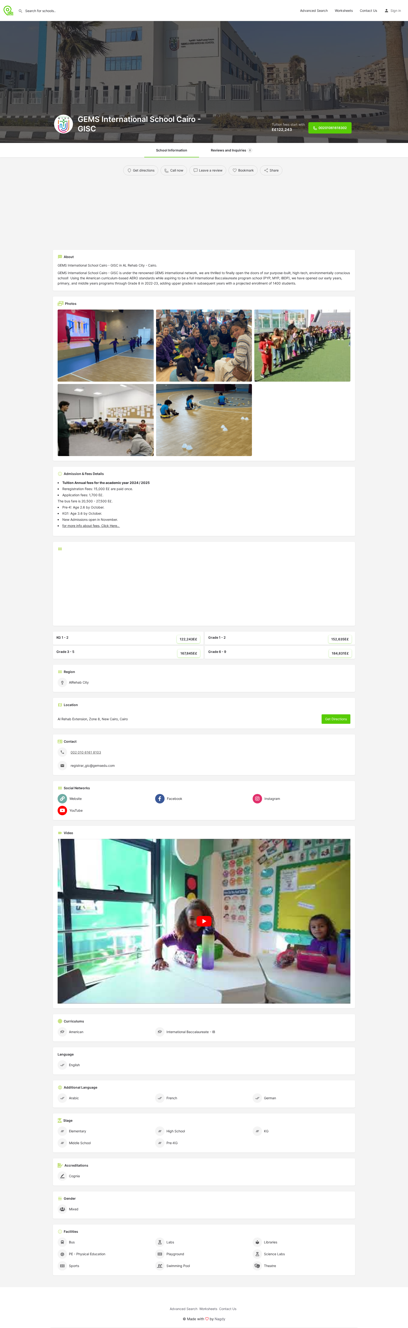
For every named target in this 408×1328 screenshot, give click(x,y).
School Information (171, 150)
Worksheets (344, 11)
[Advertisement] (195, 211)
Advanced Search (314, 11)
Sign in (396, 11)
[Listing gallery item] (106, 346)
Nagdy (220, 1319)
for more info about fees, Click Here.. (91, 526)
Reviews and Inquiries (231, 150)
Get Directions (336, 719)
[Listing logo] (63, 124)
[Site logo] (9, 10)
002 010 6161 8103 (86, 752)
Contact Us (368, 11)
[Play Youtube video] (204, 921)
